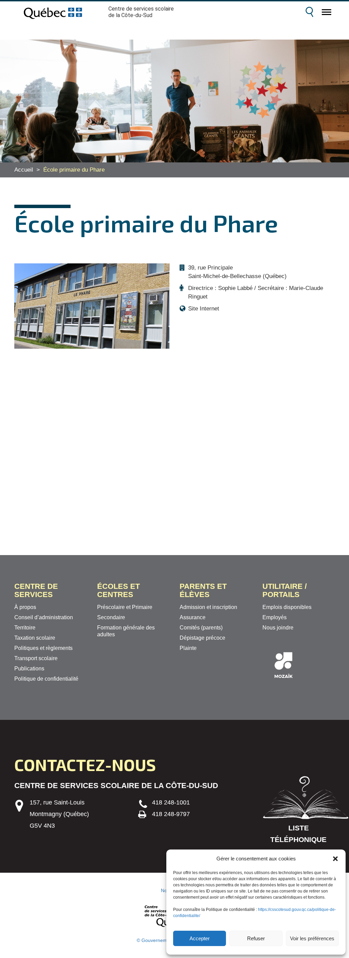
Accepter (199, 938)
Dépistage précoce (202, 638)
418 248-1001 (171, 802)
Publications (29, 668)
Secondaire (111, 617)
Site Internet (203, 308)
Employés (274, 617)
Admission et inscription (208, 607)
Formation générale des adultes (126, 631)
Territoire (24, 627)
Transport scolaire (36, 658)
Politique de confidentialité (46, 679)
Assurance (193, 617)
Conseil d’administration (43, 617)
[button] (335, 858)
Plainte (188, 648)
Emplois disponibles (287, 607)
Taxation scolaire (34, 638)
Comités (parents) (201, 627)
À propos (25, 607)
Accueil (23, 169)
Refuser (256, 938)
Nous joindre (277, 627)
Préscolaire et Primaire (124, 607)
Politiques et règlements (43, 648)
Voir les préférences (312, 938)
